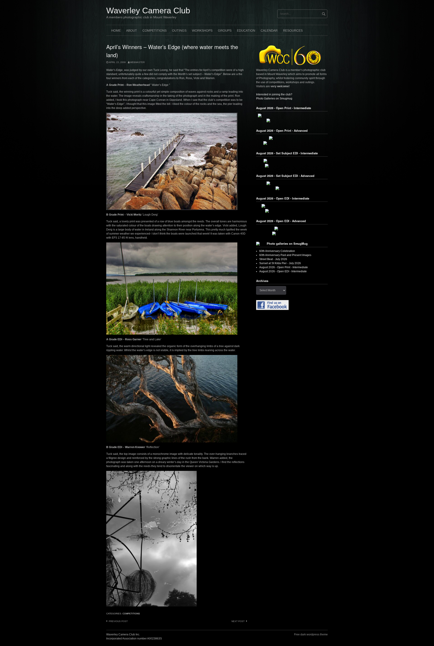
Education (246, 30)
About (131, 30)
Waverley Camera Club (148, 10)
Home (116, 30)
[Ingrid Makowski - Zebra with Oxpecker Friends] (292, 205)
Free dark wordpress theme (311, 634)
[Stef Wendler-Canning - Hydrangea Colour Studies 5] (292, 115)
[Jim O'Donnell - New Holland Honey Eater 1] (292, 143)
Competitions (154, 30)
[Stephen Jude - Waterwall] (292, 228)
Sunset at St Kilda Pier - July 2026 (280, 263)
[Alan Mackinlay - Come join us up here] (292, 120)
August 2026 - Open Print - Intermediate (283, 267)
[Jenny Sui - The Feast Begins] (292, 233)
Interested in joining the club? (274, 94)
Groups (224, 30)
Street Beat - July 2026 (273, 259)
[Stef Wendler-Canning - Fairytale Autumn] (292, 210)
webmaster (137, 62)
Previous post (118, 621)
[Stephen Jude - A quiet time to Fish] (292, 138)
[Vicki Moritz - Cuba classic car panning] (292, 183)
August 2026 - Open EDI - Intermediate (283, 271)
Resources (293, 30)
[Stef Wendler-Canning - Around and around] (292, 160)
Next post (238, 621)
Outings (179, 30)
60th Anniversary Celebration (277, 251)
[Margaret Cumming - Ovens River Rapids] (292, 165)
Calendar (269, 30)
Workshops (202, 30)
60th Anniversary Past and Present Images (285, 255)
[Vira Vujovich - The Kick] (292, 188)
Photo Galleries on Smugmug (274, 98)
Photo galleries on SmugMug (287, 244)
